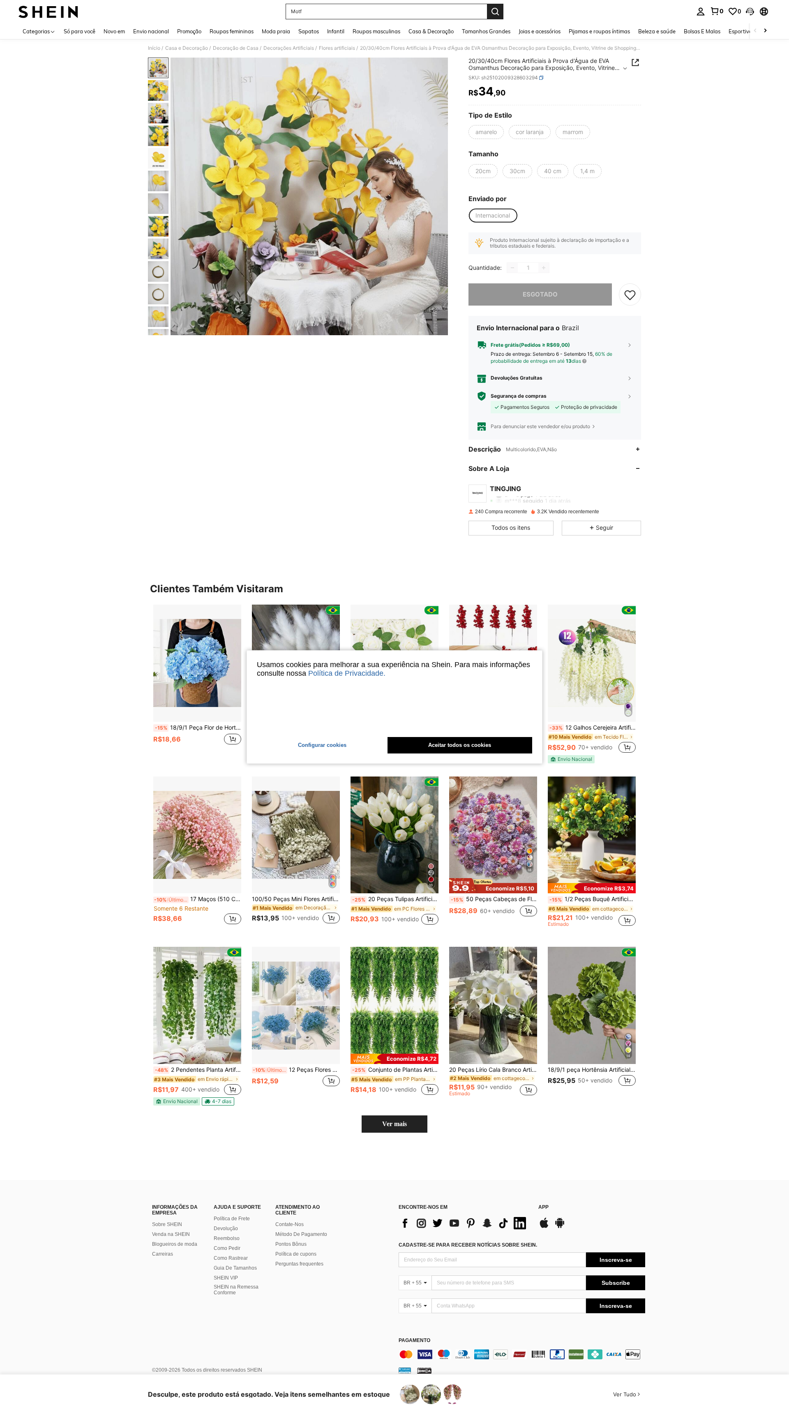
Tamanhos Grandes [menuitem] (486, 31)
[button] (750, 11)
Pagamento (414, 1340)
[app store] (544, 1227)
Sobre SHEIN (167, 1224)
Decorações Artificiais (288, 48)
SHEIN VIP (226, 1278)
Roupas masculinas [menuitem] (376, 31)
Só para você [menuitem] (79, 31)
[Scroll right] (765, 31)
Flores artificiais (337, 48)
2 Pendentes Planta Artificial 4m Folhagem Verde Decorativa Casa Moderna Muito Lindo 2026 (198, 1069)
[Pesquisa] (495, 11)
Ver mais (394, 1123)
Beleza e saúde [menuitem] (657, 31)
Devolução (226, 1228)
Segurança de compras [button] (519, 396)
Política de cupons (295, 1254)
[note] (571, 759)
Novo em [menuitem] (114, 31)
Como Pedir (227, 1248)
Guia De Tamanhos (235, 1268)
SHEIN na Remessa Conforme (236, 1290)
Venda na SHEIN (171, 1234)
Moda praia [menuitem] (276, 31)
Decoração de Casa (235, 48)
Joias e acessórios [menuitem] (540, 31)
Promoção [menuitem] (189, 31)
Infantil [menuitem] (335, 31)
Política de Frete (232, 1219)
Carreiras (162, 1254)
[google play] (559, 1227)
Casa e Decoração (186, 48)
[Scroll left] (755, 31)
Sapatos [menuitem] (308, 31)
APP (543, 1207)
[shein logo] (48, 11)
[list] (464, 1223)
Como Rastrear (231, 1258)
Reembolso (227, 1238)
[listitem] (197, 683)
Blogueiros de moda (174, 1244)
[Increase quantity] (543, 268)
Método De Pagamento (301, 1234)
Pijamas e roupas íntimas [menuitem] (599, 31)
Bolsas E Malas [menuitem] (702, 31)
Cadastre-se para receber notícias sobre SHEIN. (468, 1245)
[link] (717, 11)
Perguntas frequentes (299, 1264)
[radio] (486, 132)
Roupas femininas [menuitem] (232, 31)
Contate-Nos (289, 1224)
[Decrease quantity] (512, 268)
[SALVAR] (630, 294)
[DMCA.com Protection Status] (424, 1370)
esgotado (540, 294)
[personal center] (701, 11)
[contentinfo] (522, 1354)
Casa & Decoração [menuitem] (431, 31)
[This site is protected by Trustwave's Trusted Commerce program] (405, 1370)
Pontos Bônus (291, 1244)
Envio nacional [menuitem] (151, 31)
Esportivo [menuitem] (740, 31)
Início (154, 48)
